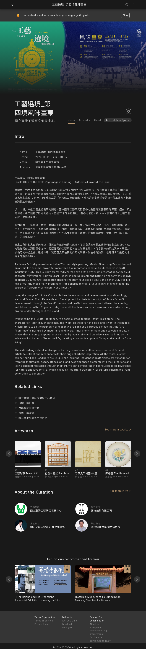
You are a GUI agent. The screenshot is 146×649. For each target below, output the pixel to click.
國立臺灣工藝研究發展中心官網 (37, 398)
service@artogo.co (100, 641)
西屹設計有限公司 (29, 407)
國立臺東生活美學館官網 (33, 417)
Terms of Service (44, 621)
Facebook (67, 624)
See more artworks (116, 429)
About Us (95, 624)
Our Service (96, 637)
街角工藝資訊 (26, 412)
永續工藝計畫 (26, 403)
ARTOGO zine (69, 621)
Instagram (67, 627)
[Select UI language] (133, 5)
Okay (125, 15)
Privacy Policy (42, 624)
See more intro (119, 490)
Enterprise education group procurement (99, 630)
